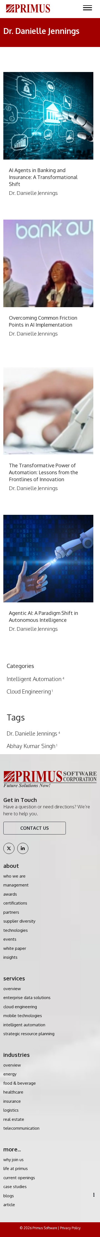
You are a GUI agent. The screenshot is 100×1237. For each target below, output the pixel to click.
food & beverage (19, 1083)
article (9, 1204)
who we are (14, 876)
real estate (13, 1119)
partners (11, 912)
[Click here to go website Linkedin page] (22, 848)
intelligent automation (24, 1024)
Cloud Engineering (30, 691)
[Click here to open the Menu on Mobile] (87, 8)
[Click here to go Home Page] (28, 8)
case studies (15, 1186)
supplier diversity (19, 921)
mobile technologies (22, 1015)
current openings (19, 1177)
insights (10, 957)
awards (10, 894)
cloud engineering (20, 1006)
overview (12, 988)
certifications (15, 903)
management (16, 885)
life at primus (15, 1168)
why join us (13, 1159)
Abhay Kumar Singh (32, 745)
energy (9, 1074)
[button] (93, 1195)
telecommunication (21, 1128)
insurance (12, 1101)
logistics (11, 1110)
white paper (14, 948)
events (9, 939)
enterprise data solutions (27, 997)
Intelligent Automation (35, 678)
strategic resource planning (28, 1033)
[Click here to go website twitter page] (8, 848)
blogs (8, 1195)
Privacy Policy (70, 1228)
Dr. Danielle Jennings (33, 733)
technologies (15, 930)
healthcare (13, 1092)
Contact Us (34, 828)
